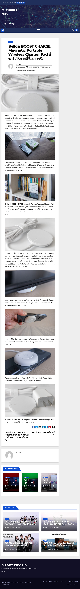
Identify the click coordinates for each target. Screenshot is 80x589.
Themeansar (4, 584)
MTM (19, 64)
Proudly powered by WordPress (10, 582)
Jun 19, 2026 (49, 527)
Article (61, 581)
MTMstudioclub (13, 565)
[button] (73, 30)
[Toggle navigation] (38, 30)
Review (11, 42)
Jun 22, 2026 (10, 527)
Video (70, 581)
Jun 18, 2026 (10, 549)
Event (76, 581)
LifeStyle (70, 585)
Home (45, 581)
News (6, 519)
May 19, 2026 (49, 549)
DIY (66, 581)
